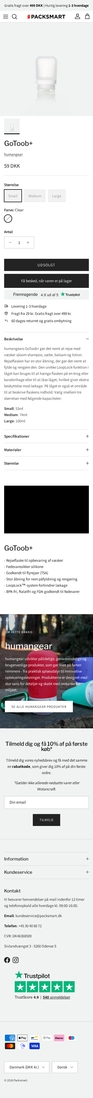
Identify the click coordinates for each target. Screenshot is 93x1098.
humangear (13, 154)
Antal (8, 231)
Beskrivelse (13, 338)
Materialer (12, 449)
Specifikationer (16, 436)
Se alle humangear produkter (38, 706)
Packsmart (20, 1080)
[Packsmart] (46, 16)
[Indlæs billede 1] (46, 69)
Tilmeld (46, 820)
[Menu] (5, 16)
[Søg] (17, 16)
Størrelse (11, 463)
